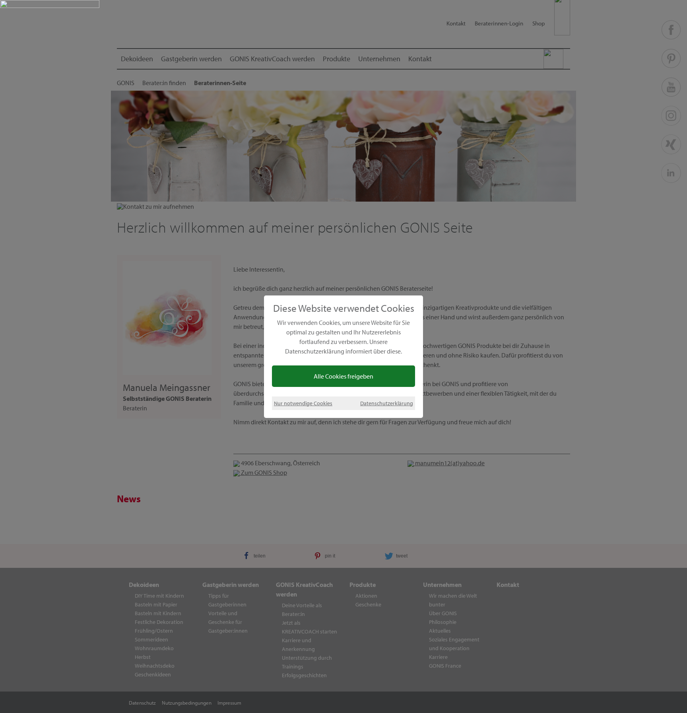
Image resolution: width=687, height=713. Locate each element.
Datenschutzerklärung (386, 403)
